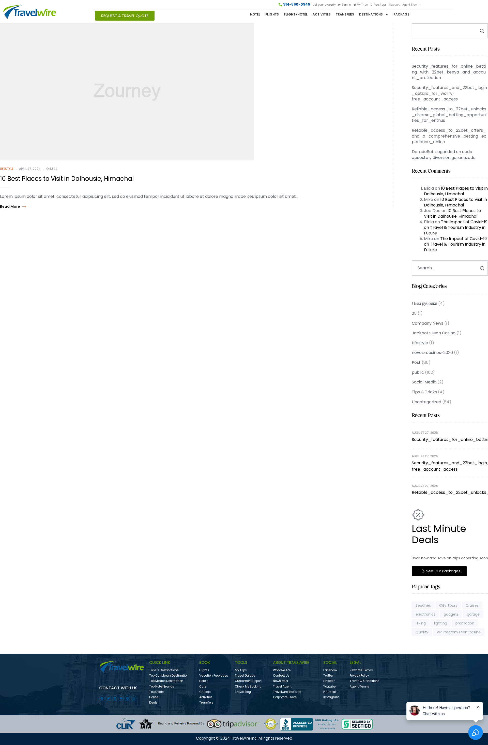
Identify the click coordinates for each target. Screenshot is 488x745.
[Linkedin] (114, 698)
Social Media (424, 382)
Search (480, 30)
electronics (425, 614)
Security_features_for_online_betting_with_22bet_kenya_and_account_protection (449, 72)
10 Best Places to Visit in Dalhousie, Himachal (67, 178)
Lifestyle (6, 169)
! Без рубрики (424, 303)
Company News (427, 323)
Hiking (421, 623)
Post (416, 362)
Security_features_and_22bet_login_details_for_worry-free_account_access (449, 93)
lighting (440, 623)
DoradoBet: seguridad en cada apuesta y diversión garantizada (444, 154)
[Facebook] (102, 698)
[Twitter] (108, 698)
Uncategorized (426, 402)
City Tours (448, 605)
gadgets (451, 614)
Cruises (472, 605)
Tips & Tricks (424, 392)
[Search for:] (450, 268)
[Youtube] (121, 698)
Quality (422, 632)
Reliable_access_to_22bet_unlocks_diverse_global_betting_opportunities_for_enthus (449, 114)
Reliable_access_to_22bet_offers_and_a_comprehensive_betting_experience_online (449, 136)
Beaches (423, 605)
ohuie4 (51, 169)
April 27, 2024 (30, 169)
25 (414, 313)
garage (473, 614)
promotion (464, 623)
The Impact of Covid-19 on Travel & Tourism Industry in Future (455, 227)
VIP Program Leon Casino (459, 632)
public (418, 372)
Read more (10, 206)
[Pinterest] (127, 698)
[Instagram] (133, 698)
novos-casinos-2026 (432, 352)
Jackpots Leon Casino (433, 333)
